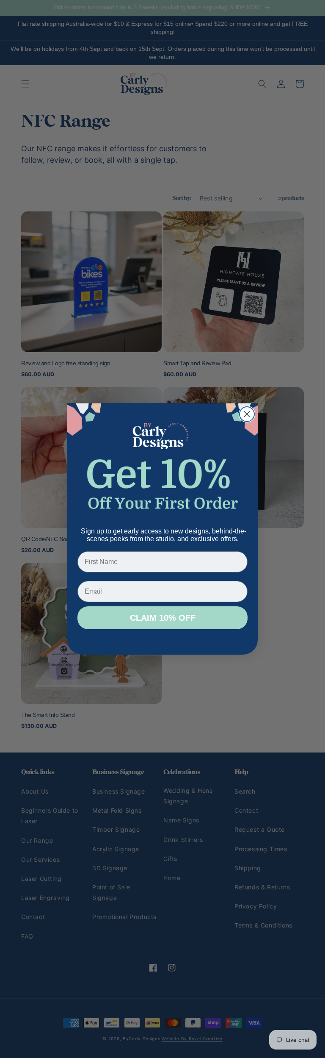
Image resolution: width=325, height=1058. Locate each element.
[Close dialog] (247, 414)
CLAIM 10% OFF (163, 617)
